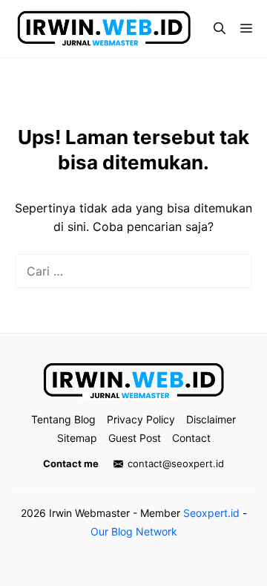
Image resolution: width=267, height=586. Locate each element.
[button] (219, 28)
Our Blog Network (133, 531)
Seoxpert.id (211, 513)
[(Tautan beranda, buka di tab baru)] (133, 381)
